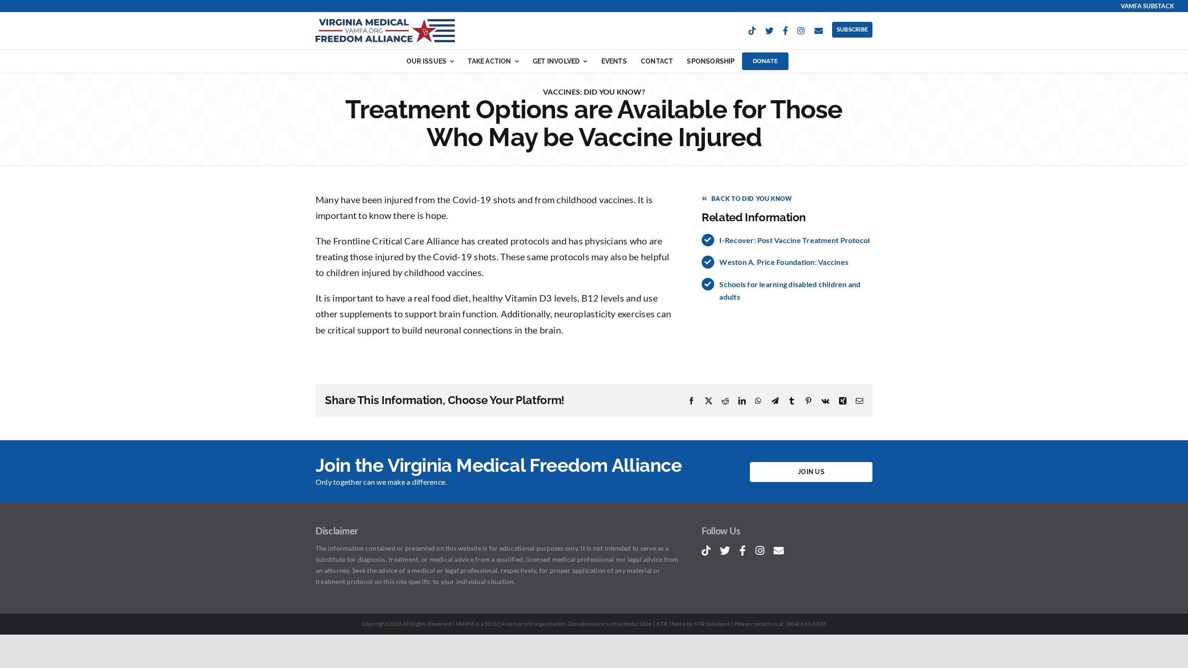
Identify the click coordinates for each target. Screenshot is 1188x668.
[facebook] (785, 30)
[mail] (818, 30)
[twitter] (769, 30)
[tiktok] (752, 30)
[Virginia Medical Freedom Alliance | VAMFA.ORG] (385, 22)
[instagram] (801, 30)
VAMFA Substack (1147, 6)
